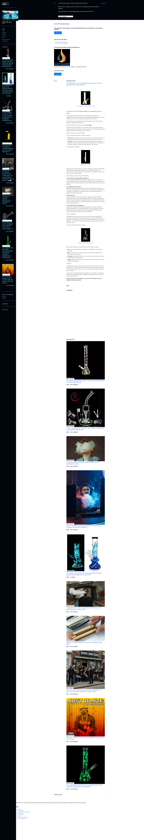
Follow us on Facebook (62, 42)
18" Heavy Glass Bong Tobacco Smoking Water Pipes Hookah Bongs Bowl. (7, 63)
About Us (91, 11)
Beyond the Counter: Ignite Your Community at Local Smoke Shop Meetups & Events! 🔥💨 (84, 690)
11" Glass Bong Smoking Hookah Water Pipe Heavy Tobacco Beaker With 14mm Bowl (84, 785)
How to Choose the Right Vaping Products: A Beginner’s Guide (8, 199)
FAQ (87, 11)
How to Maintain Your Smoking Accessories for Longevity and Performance (83, 526)
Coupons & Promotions (73, 11)
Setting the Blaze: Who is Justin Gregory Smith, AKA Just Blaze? (7, 280)
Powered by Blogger (81, 822)
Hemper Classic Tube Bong (85, 164)
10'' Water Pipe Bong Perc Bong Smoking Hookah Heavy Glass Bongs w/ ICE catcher (83, 574)
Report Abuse (5, 309)
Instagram (4, 298)
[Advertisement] (85, 328)
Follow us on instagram (62, 43)
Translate (69, 18)
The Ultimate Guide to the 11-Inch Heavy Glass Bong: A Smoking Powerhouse (7, 116)
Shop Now (64, 11)
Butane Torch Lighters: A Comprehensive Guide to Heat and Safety (8, 148)
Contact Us (83, 11)
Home (59, 11)
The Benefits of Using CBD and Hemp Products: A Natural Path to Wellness (83, 608)
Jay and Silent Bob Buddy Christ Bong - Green (85, 106)
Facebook (4, 296)
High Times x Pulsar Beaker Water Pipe (85, 242)
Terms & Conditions (23, 817)
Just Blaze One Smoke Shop (72, 3)
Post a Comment (74, 384)
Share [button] (55, 81)
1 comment (72, 577)
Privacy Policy (21, 818)
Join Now (58, 73)
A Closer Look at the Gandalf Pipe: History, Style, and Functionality (7, 226)
